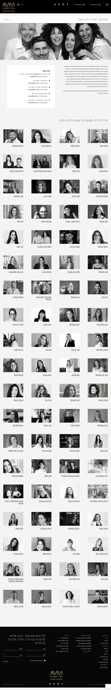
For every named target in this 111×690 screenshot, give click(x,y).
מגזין (106, 651)
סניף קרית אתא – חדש (62, 651)
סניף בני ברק (64, 643)
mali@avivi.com (34, 76)
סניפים (106, 648)
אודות (106, 640)
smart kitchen (87, 651)
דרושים (106, 654)
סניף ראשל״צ (64, 638)
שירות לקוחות (94, 4)
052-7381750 (43, 76)
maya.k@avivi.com (33, 96)
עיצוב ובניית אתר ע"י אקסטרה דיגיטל (13, 684)
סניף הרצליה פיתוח (63, 640)
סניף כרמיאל (64, 648)
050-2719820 (43, 83)
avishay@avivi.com (33, 83)
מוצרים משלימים (103, 662)
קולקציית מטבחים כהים (84, 643)
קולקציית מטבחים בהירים (84, 646)
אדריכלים (105, 646)
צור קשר (105, 659)
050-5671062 (43, 96)
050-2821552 (43, 102)
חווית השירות (104, 643)
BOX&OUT (104, 665)
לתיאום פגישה (79, 4)
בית (10, 19)
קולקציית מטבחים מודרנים (83, 638)
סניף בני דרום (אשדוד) (62, 646)
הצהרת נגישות (104, 667)
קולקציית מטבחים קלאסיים (83, 640)
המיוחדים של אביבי (86, 648)
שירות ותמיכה (104, 657)
